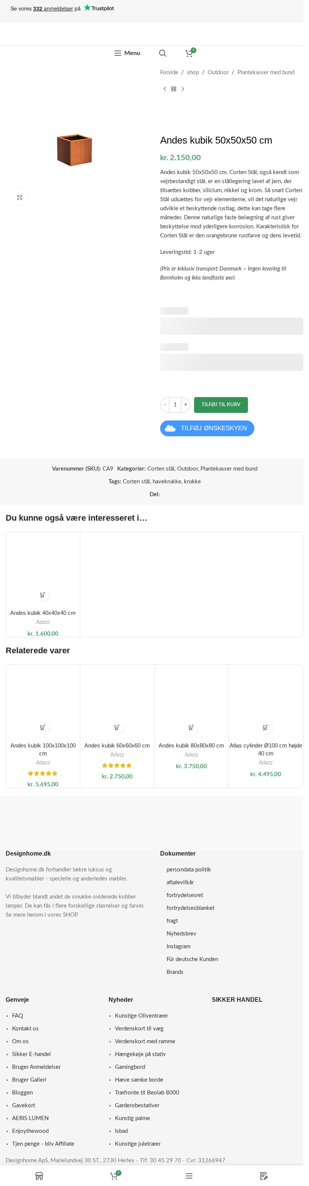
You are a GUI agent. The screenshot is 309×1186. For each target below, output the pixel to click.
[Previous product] (164, 89)
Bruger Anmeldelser (36, 1067)
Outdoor (218, 72)
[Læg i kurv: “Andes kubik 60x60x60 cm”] (117, 727)
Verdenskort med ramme (145, 1041)
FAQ (17, 1016)
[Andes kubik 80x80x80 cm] (191, 701)
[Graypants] (116, 805)
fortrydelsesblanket (190, 908)
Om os (20, 1041)
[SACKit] (192, 814)
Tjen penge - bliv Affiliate (43, 1144)
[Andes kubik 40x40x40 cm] (43, 568)
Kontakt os (25, 1029)
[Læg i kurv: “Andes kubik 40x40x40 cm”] (43, 595)
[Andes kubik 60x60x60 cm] (117, 701)
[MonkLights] (269, 830)
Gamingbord (130, 1067)
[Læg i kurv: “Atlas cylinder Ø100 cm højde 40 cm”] (265, 727)
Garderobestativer (137, 1105)
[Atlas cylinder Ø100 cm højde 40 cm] (265, 701)
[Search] (162, 53)
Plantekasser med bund (265, 72)
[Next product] (182, 89)
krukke (192, 481)
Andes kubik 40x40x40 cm (43, 613)
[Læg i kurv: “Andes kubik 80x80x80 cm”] (191, 727)
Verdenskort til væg (139, 1029)
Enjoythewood (30, 1131)
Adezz (43, 622)
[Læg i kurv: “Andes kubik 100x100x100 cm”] (43, 727)
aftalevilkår (180, 882)
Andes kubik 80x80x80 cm (191, 745)
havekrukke (167, 481)
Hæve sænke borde (139, 1080)
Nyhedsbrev (181, 934)
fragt (172, 921)
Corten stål (160, 469)
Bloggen (22, 1093)
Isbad (121, 1131)
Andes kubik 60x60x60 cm (117, 745)
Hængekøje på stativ (140, 1054)
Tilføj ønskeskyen (214, 428)
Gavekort (23, 1105)
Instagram (178, 946)
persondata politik (189, 870)
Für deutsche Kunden (192, 959)
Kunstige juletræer (138, 1144)
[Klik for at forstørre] (19, 197)
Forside (169, 72)
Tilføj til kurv (221, 404)
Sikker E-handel (31, 1054)
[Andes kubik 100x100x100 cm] (43, 701)
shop (193, 72)
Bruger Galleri (29, 1080)
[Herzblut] (40, 815)
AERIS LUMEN (30, 1118)
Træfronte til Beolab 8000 (147, 1093)
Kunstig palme (132, 1118)
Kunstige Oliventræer (141, 1016)
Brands (175, 972)
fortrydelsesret (185, 895)
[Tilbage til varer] (173, 89)
